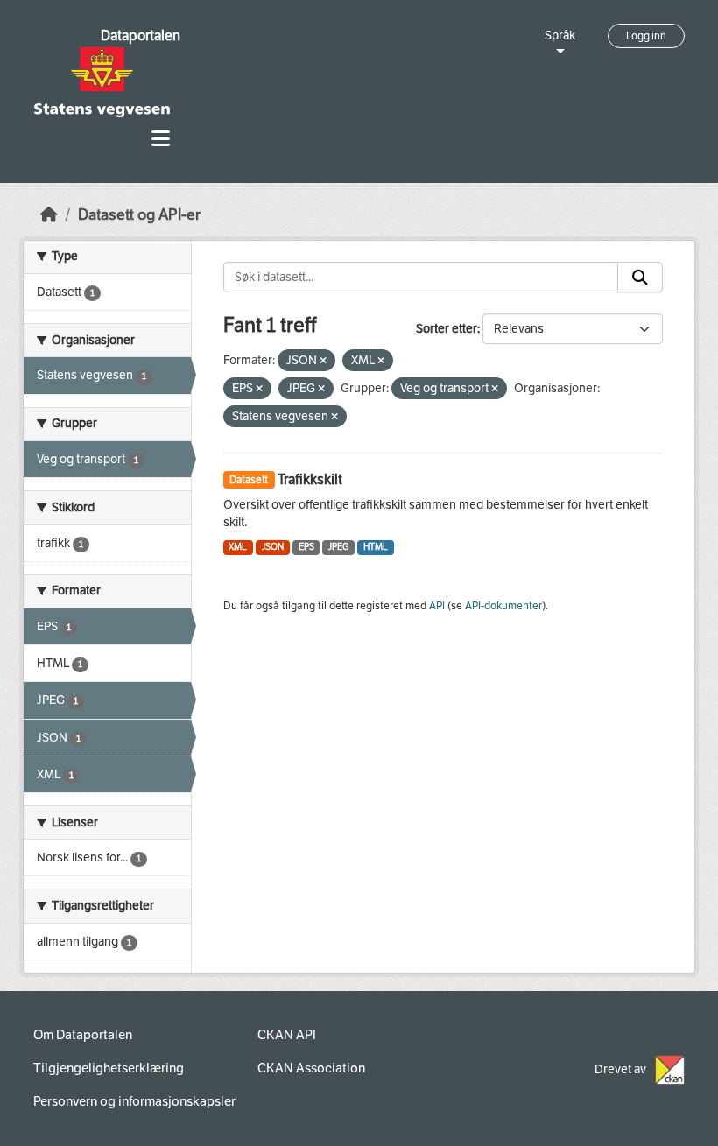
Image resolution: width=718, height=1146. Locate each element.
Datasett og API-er (139, 215)
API (437, 606)
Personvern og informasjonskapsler (134, 1101)
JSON (273, 546)
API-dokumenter (503, 606)
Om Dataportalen (82, 1035)
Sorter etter (446, 328)
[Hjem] (49, 215)
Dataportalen (140, 35)
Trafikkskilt (310, 479)
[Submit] (640, 277)
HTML (375, 546)
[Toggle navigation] (160, 138)
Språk (560, 35)
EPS (306, 546)
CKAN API (286, 1035)
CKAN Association (311, 1068)
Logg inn (646, 36)
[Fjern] (323, 361)
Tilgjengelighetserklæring (108, 1068)
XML (238, 546)
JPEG (338, 546)
